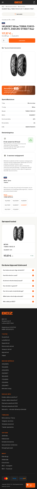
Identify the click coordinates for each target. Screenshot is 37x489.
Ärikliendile (5, 459)
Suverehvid (5, 337)
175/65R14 (5, 379)
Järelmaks (5, 435)
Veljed (4, 355)
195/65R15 (5, 367)
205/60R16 (5, 370)
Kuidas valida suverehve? (10, 397)
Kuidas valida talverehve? (10, 400)
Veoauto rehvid (6, 349)
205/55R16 (5, 364)
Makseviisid (5, 438)
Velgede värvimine (7, 421)
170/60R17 (16, 209)
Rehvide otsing (6, 388)
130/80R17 (16, 205)
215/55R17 (5, 373)
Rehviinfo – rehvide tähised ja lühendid (14, 409)
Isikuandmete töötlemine (9, 445)
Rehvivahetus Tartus (8, 418)
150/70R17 (7, 209)
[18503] (22, 40)
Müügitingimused (7, 448)
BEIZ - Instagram (7, 465)
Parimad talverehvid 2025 (10, 406)
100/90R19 (16, 200)
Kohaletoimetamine (8, 442)
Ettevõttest (5, 462)
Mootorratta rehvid (8, 346)
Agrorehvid (5, 352)
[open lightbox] (18, 67)
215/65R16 (5, 382)
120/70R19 (7, 205)
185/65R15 (5, 376)
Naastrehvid (5, 343)
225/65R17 (5, 385)
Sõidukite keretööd (8, 424)
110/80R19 (24, 200)
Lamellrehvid (6, 340)
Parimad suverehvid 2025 (10, 403)
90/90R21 (7, 200)
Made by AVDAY (6, 486)
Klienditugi (5, 456)
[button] (2, 2)
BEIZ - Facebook (7, 469)
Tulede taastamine (8, 427)
